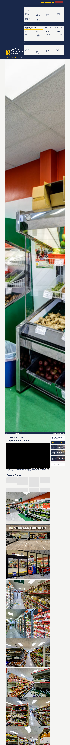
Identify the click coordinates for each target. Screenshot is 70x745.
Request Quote (59, 1)
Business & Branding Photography (38, 11)
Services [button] (26, 4)
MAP (53, 1)
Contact (57, 47)
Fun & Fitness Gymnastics (58, 433)
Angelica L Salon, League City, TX (58, 453)
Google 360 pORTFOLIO (57, 438)
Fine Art (26, 50)
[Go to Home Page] (8, 52)
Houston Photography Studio (48, 50)
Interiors (26, 34)
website (26, 472)
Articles (26, 47)
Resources (27, 49)
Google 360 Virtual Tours (15, 57)
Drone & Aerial (27, 35)
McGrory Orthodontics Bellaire (12, 433)
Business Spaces (59, 34)
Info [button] (25, 42)
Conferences (48, 34)
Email (42, 1)
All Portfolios (57, 27)
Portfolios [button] (26, 23)
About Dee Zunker (49, 47)
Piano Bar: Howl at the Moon (57, 459)
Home (8, 57)
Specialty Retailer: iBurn (57, 447)
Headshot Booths (49, 35)
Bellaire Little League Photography (38, 52)
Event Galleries (48, 27)
